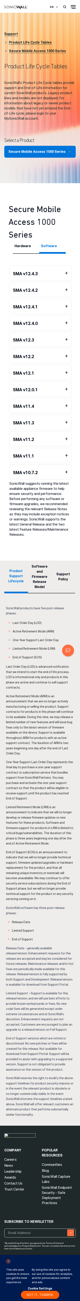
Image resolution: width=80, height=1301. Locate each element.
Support (11, 34)
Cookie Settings (40, 1288)
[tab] (40, 273)
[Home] (16, 8)
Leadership (13, 1171)
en (52, 7)
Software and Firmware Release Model (40, 576)
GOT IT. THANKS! (40, 1295)
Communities (52, 1165)
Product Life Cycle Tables (30, 42)
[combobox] (40, 152)
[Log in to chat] (68, 650)
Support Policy (63, 576)
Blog (45, 1171)
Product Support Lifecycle (16, 576)
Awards (10, 1177)
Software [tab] (49, 246)
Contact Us (13, 1183)
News (8, 1166)
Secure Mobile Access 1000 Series (37, 51)
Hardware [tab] (23, 246)
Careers (10, 1160)
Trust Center (14, 1189)
